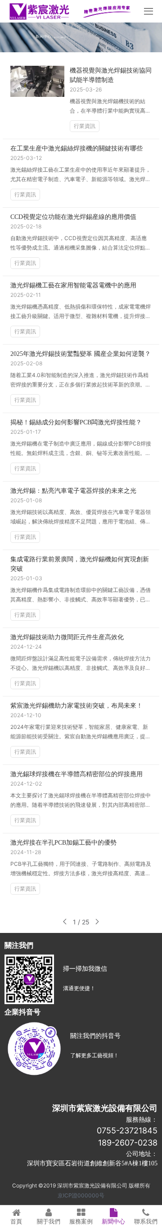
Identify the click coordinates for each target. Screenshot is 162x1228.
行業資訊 (84, 126)
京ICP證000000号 (81, 1195)
